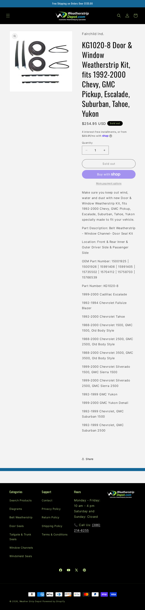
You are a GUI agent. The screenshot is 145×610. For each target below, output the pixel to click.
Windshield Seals (20, 556)
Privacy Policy (51, 508)
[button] (8, 15)
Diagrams (15, 508)
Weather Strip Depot (30, 601)
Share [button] (89, 459)
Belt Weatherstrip (20, 517)
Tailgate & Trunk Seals (20, 537)
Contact (47, 500)
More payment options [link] (109, 183)
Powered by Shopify (53, 601)
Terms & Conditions (55, 534)
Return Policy (50, 517)
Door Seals (16, 526)
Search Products (20, 500)
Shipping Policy (52, 526)
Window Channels (21, 547)
